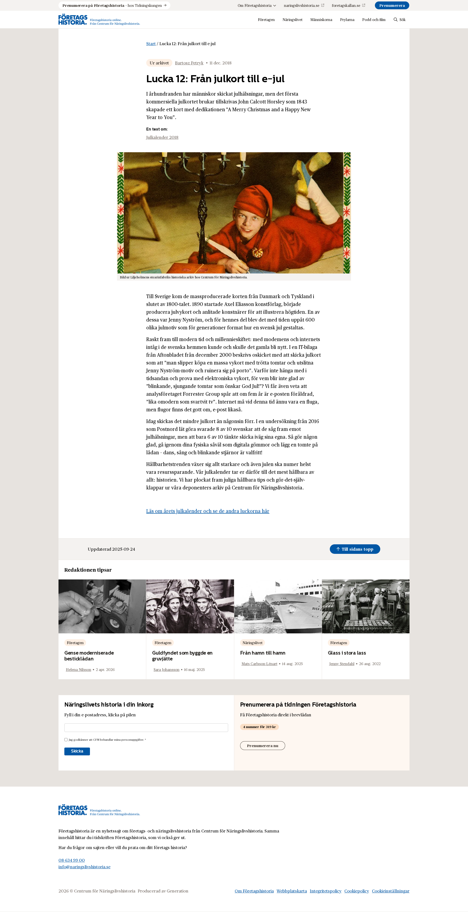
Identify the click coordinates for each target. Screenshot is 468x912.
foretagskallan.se (346, 5)
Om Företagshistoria (255, 5)
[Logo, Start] (99, 19)
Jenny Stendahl (341, 663)
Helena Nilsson (78, 669)
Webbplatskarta (292, 891)
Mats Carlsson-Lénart (259, 663)
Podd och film (374, 19)
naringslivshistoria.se (301, 5)
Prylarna (347, 19)
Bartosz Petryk (189, 63)
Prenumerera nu (262, 745)
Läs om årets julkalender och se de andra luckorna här (207, 510)
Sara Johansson (166, 669)
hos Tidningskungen (112, 5)
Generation (177, 891)
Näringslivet (292, 19)
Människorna (321, 19)
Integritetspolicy (325, 891)
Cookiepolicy (356, 891)
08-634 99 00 (71, 860)
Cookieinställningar (391, 891)
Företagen (266, 19)
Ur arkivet (159, 63)
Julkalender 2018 (162, 137)
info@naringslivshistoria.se (84, 867)
